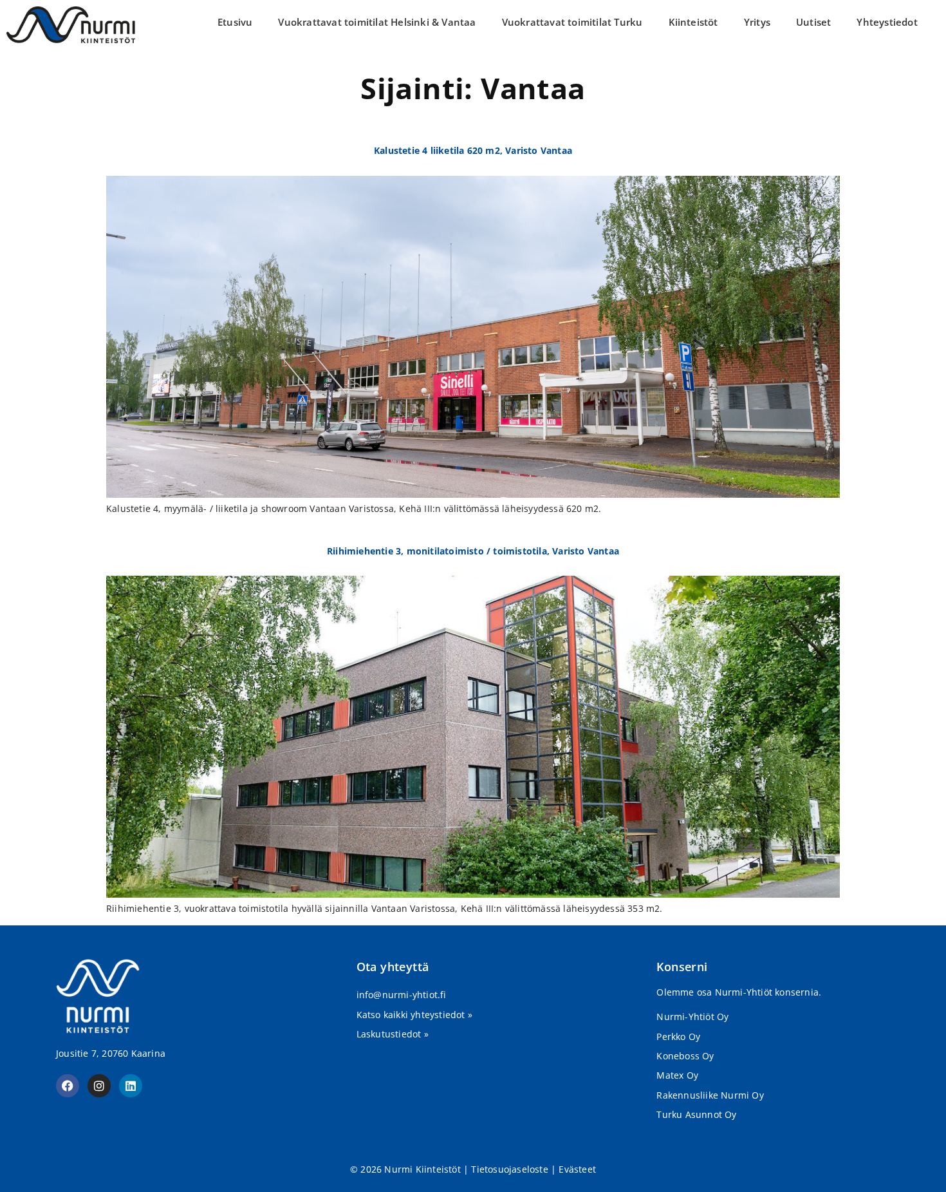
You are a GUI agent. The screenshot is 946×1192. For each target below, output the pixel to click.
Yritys (757, 21)
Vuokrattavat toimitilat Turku (572, 21)
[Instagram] (99, 1085)
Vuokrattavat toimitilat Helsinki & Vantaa (377, 21)
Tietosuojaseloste (509, 1169)
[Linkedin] (130, 1085)
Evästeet (577, 1169)
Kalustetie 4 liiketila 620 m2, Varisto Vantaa (473, 150)
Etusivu (235, 21)
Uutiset (813, 21)
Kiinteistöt (693, 21)
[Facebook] (67, 1085)
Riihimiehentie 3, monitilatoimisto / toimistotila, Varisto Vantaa (473, 551)
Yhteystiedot (887, 21)
